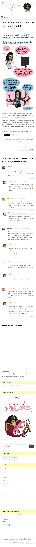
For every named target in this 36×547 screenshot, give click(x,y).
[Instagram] (34, 3)
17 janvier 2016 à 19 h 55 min (20, 274)
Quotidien (6, 496)
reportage (19, 141)
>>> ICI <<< (11, 117)
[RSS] (29, 3)
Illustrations (20, 28)
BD (5, 474)
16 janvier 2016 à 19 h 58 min (20, 166)
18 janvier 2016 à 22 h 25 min (20, 288)
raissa (4, 28)
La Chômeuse (10, 262)
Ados (5, 471)
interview (32, 139)
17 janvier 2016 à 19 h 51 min (20, 213)
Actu (5, 468)
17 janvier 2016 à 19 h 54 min (20, 245)
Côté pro (15, 28)
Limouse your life (5, 141)
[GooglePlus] (31, 3)
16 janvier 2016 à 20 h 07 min (20, 181)
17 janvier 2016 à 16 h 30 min (22, 262)
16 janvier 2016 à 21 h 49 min (19, 198)
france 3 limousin (16, 139)
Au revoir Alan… (6, 147)
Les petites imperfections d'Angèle (13, 490)
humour (22, 139)
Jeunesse (6, 487)
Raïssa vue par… (9, 499)
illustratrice (27, 139)
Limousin (11, 141)
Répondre (32, 178)
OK (31, 446)
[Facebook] (23, 3)
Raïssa (15, 141)
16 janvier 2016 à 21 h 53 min (20, 228)
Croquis (6, 481)
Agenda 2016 (8, 139)
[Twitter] (26, 3)
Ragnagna (9, 288)
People (6, 493)
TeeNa (8, 198)
